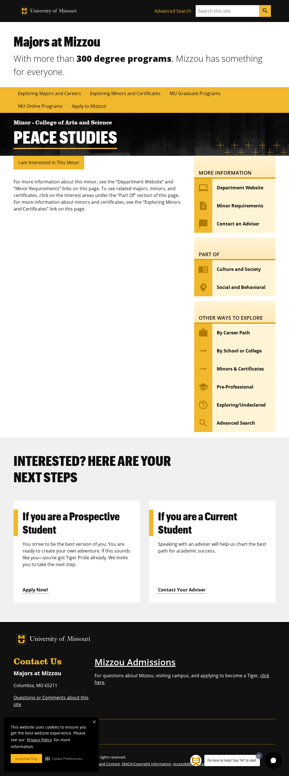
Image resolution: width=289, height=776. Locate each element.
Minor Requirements (230, 206)
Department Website (230, 188)
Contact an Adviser (228, 224)
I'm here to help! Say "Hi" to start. (232, 760)
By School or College (230, 351)
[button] (64, 758)
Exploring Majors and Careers (49, 93)
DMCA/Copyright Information (146, 763)
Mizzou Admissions (135, 662)
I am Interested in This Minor (48, 162)
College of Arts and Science (73, 123)
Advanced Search (172, 11)
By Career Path (224, 333)
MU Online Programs (40, 106)
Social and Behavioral (232, 287)
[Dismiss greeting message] (259, 755)
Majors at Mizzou (57, 41)
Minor (23, 123)
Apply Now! (35, 590)
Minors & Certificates (231, 369)
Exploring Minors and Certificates (125, 93)
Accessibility (183, 763)
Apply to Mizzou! (89, 106)
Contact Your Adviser (181, 590)
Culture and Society (229, 269)
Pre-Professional (225, 387)
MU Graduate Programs (195, 93)
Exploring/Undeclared (232, 405)
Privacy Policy (39, 739)
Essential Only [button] (26, 758)
